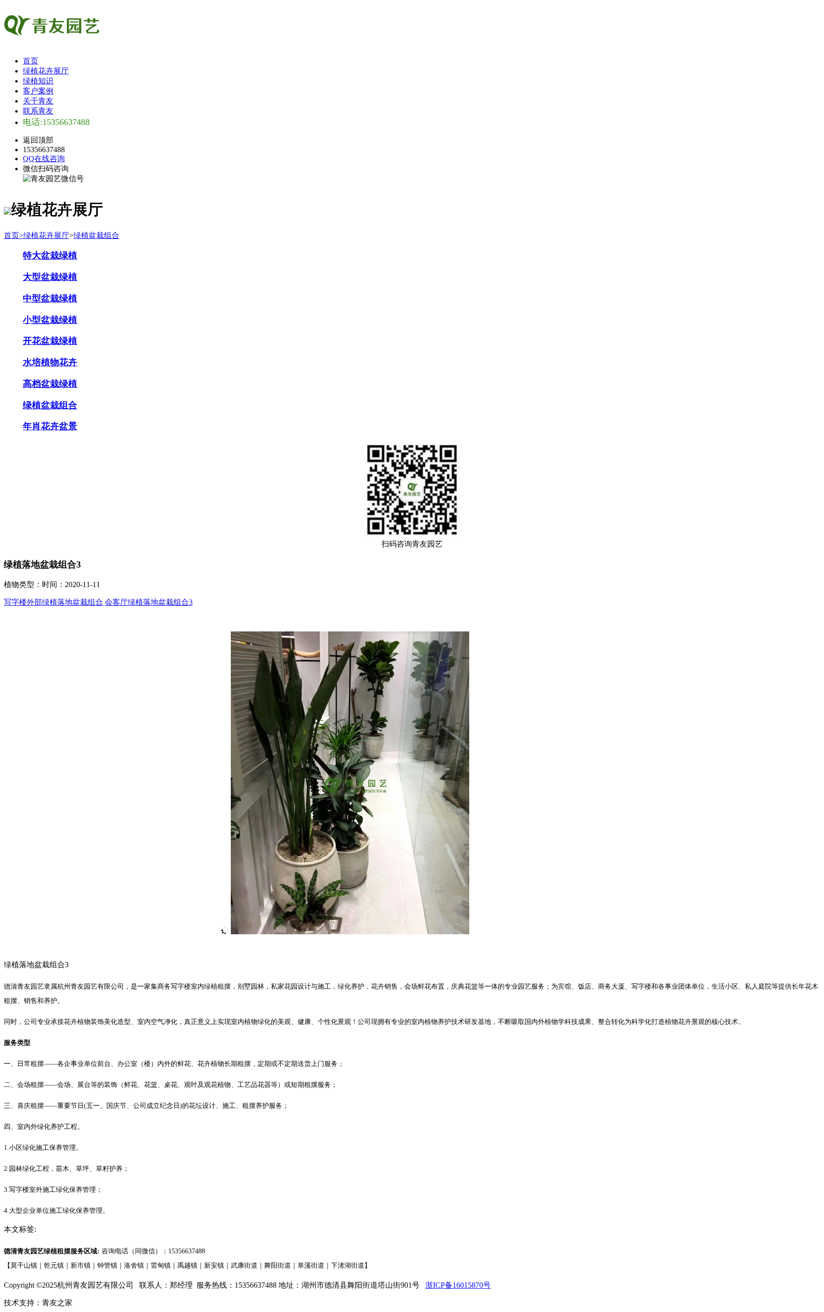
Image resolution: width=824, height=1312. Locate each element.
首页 (30, 61)
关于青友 (38, 101)
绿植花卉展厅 (46, 71)
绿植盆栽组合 (96, 235)
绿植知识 (38, 81)
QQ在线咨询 (44, 159)
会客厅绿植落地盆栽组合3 (149, 602)
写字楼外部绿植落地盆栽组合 (53, 602)
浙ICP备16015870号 (458, 1285)
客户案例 (38, 91)
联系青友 (38, 111)
